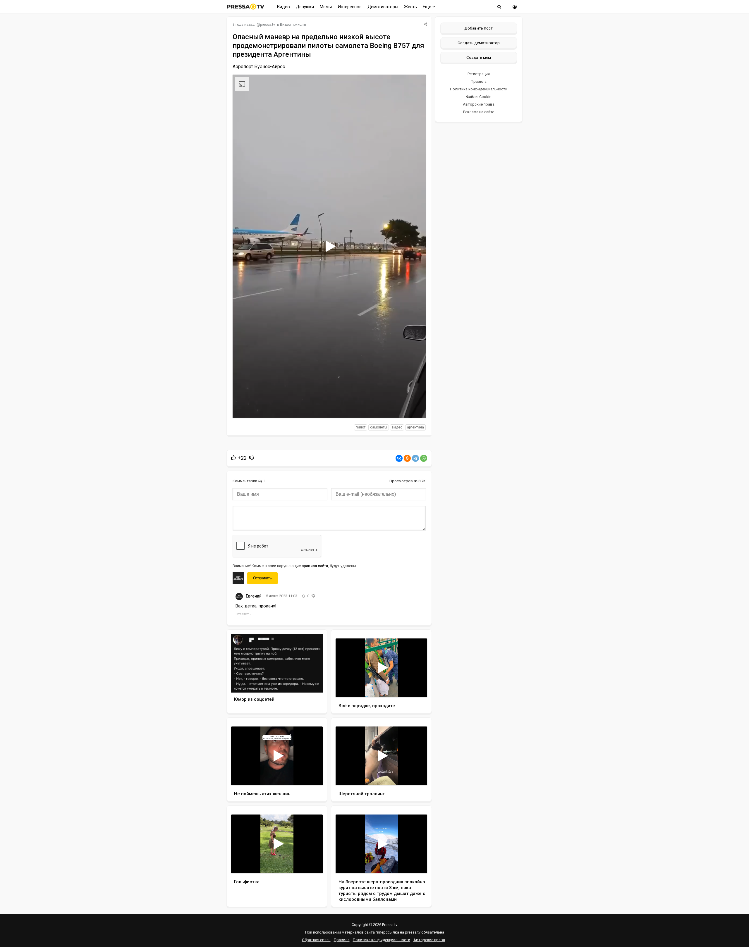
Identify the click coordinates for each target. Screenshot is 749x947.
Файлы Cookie (478, 96)
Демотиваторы (382, 6)
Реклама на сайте (478, 112)
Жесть (410, 6)
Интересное (350, 6)
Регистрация (479, 74)
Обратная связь (316, 940)
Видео (283, 6)
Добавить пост (478, 28)
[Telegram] (415, 458)
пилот (360, 427)
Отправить (262, 578)
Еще (427, 6)
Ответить (243, 614)
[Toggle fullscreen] (414, 408)
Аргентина (415, 427)
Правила (479, 81)
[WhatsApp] (423, 458)
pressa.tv (267, 25)
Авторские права (478, 104)
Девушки (305, 6)
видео (397, 427)
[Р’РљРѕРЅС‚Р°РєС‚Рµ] (399, 458)
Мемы (326, 6)
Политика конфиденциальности (478, 89)
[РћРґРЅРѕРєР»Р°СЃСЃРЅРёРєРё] (407, 458)
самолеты (378, 427)
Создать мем (478, 57)
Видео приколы (293, 25)
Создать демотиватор (479, 42)
